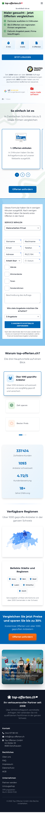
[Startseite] (3, 99)
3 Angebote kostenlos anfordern (22, 324)
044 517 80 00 (11, 733)
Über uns (6, 757)
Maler (8, 99)
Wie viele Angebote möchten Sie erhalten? (22, 309)
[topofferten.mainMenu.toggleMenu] (41, 3)
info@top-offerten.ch (14, 737)
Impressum (7, 764)
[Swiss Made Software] (35, 91)
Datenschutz (8, 768)
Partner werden (9, 782)
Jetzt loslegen (22, 57)
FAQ (4, 760)
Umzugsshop (8, 786)
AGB (4, 771)
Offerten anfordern (22, 189)
